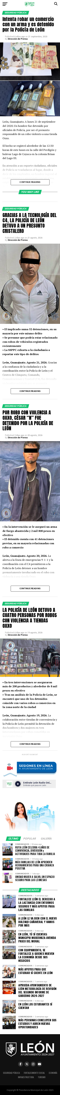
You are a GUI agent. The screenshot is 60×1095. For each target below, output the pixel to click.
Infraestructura (26, 1077)
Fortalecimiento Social (34, 1072)
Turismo (42, 1077)
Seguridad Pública (11, 1072)
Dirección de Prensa (18, 39)
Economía (53, 1072)
